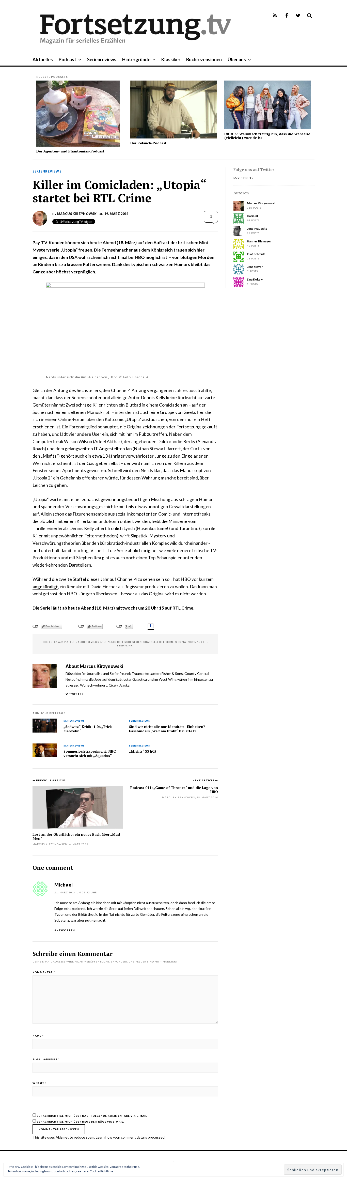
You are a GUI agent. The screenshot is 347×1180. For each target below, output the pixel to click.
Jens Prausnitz (257, 228)
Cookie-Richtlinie (101, 1171)
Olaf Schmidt (256, 254)
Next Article (204, 780)
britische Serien (129, 642)
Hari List (252, 216)
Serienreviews (101, 59)
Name (38, 1035)
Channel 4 (150, 642)
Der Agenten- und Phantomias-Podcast (70, 151)
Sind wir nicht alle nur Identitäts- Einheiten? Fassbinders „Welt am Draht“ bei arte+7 (167, 728)
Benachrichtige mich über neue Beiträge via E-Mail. (80, 1121)
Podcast (67, 59)
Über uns (237, 59)
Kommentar (44, 972)
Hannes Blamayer (259, 241)
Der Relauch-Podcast (148, 143)
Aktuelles (43, 59)
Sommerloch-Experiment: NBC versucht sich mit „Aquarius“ (90, 753)
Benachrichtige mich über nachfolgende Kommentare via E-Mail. (92, 1115)
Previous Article (50, 780)
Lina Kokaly (255, 279)
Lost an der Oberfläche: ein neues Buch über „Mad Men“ (76, 836)
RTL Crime (166, 642)
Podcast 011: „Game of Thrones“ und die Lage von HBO (174, 789)
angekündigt (45, 586)
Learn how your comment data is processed (130, 1137)
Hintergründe (136, 59)
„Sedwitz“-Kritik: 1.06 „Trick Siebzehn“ (88, 728)
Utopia (180, 642)
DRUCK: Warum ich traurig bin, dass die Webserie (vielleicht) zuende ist (267, 135)
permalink (125, 645)
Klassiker (170, 59)
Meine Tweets (243, 178)
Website (39, 1082)
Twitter (76, 693)
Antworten (64, 930)
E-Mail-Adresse (46, 1059)
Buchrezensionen (204, 59)
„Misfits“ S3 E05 (142, 751)
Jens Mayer (255, 267)
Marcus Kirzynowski (77, 214)
